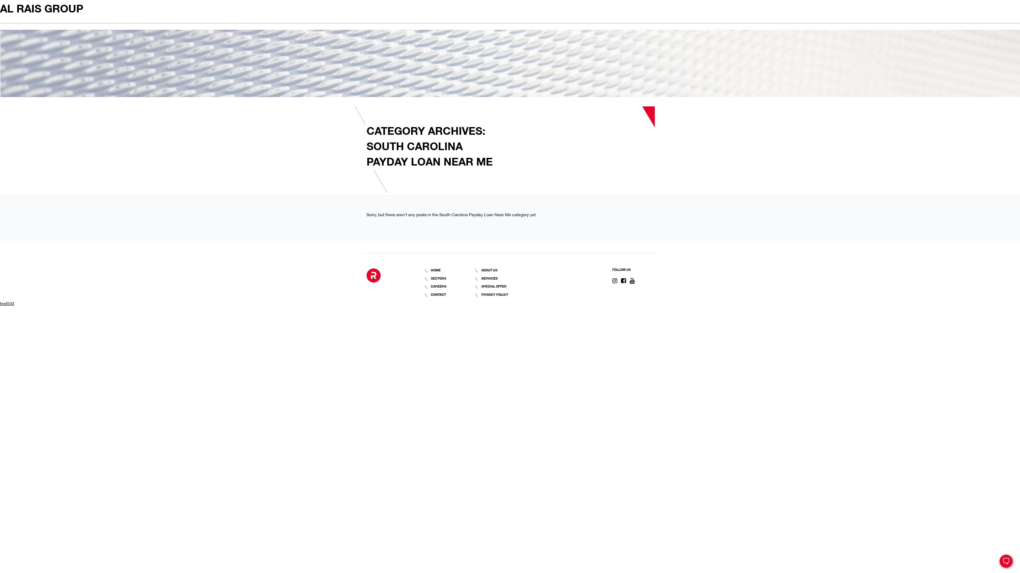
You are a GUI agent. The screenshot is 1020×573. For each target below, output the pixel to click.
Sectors (438, 278)
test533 (7, 303)
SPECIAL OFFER (494, 286)
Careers (439, 286)
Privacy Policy (494, 294)
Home (436, 270)
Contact (438, 294)
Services (489, 278)
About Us (489, 270)
